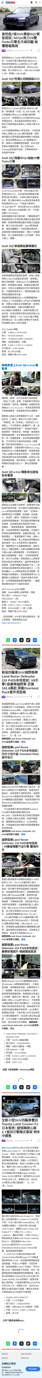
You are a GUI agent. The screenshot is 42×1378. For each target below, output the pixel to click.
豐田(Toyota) (8, 1148)
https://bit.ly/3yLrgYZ (11, 623)
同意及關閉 (32, 1369)
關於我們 (5, 1358)
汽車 (3, 50)
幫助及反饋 (25, 1358)
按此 (23, 742)
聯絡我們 (5, 1354)
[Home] (10, 2)
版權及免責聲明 (26, 1354)
